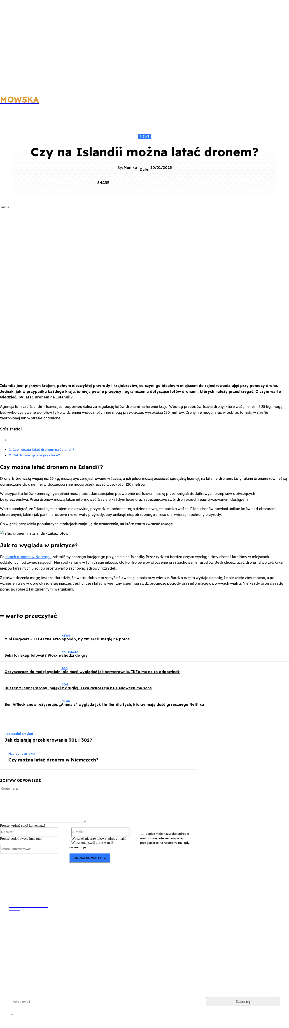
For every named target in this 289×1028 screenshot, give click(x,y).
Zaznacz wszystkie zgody (32, 1015)
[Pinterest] (151, 180)
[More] (184, 181)
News (144, 136)
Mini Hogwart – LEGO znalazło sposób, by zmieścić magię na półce (67, 639)
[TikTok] (66, 978)
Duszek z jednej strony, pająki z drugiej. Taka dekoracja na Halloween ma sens (78, 688)
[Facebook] (119, 180)
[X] (135, 180)
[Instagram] (40, 978)
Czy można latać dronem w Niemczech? (53, 760)
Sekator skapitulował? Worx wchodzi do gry (46, 655)
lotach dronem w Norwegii (28, 556)
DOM (64, 684)
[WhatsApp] (167, 180)
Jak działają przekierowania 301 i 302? (48, 740)
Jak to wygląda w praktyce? (36, 455)
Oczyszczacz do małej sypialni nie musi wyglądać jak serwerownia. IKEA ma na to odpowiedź (92, 671)
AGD (64, 668)
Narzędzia (69, 651)
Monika (130, 168)
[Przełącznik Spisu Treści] (3, 440)
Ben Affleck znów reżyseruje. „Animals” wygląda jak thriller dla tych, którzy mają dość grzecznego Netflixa (104, 704)
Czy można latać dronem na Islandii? (43, 449)
